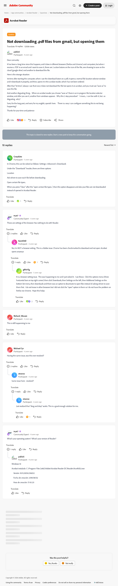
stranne (21, 373)
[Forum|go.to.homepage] (21, 5)
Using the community (13, 582)
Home (6, 13)
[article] (59, 179)
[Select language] (80, 5)
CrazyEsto (18, 156)
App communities (17, 13)
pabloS (17, 52)
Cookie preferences (49, 582)
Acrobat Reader (31, 13)
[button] (5, 6)
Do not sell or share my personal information (75, 582)
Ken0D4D (22, 241)
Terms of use (28, 582)
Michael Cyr (19, 348)
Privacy (37, 582)
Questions (43, 13)
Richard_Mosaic (20, 316)
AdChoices (99, 582)
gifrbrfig (26, 269)
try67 (16, 215)
